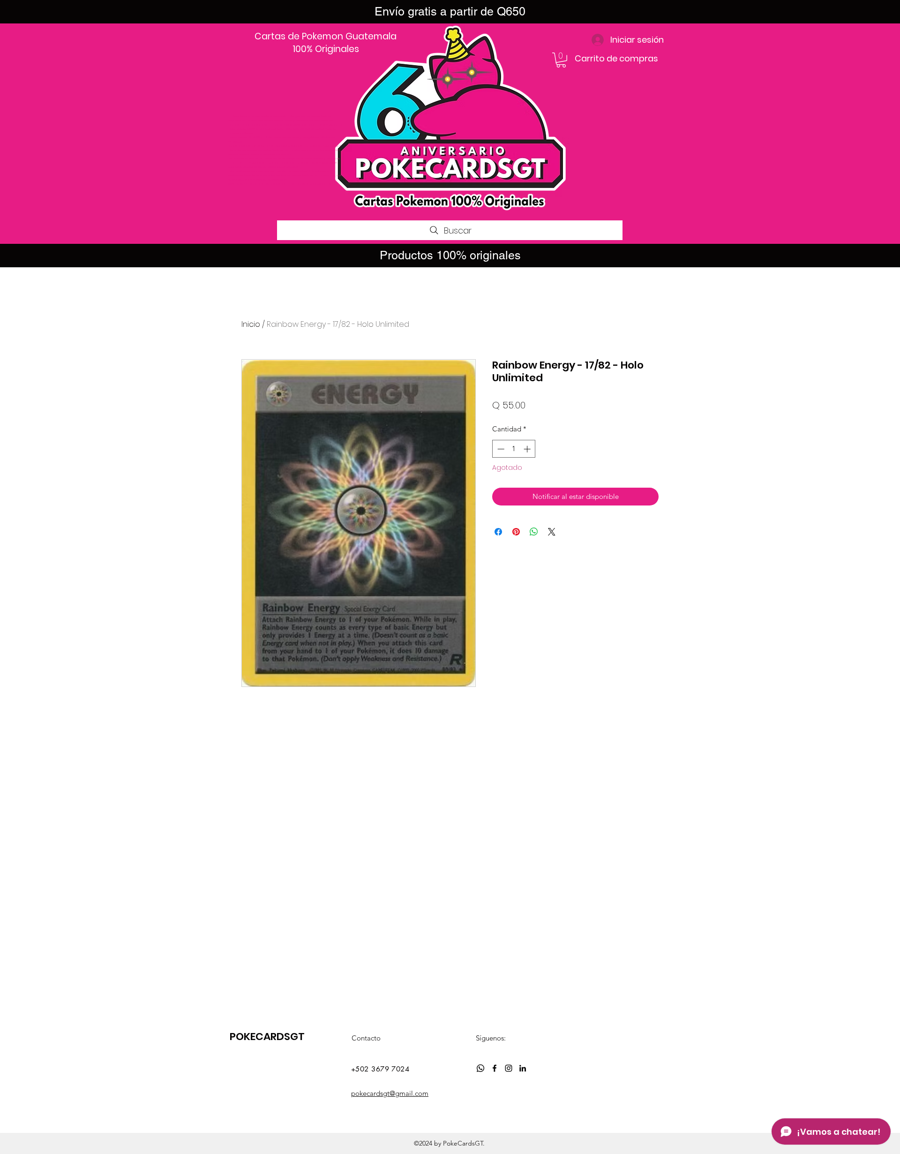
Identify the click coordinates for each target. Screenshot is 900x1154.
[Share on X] (551, 531)
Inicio (250, 324)
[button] (561, 60)
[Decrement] (500, 449)
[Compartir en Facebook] (498, 531)
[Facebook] (494, 1068)
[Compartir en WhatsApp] (534, 531)
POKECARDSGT (267, 1036)
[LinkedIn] (522, 1068)
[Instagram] (508, 1068)
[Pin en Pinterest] (516, 531)
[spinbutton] (514, 449)
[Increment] (528, 449)
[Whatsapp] (480, 1068)
